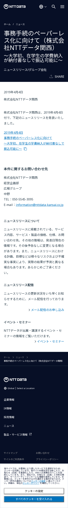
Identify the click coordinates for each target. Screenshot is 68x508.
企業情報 (9, 399)
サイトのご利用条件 (14, 459)
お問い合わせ (42, 453)
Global (21, 388)
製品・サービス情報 (16, 434)
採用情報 (9, 417)
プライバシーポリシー (47, 459)
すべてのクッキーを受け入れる (34, 499)
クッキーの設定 (34, 491)
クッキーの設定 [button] (38, 481)
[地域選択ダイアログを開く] (43, 6)
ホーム (7, 24)
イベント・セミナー (50, 341)
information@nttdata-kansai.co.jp (39, 205)
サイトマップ (10, 453)
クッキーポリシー (31, 483)
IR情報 (8, 408)
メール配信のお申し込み (47, 310)
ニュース (20, 24)
